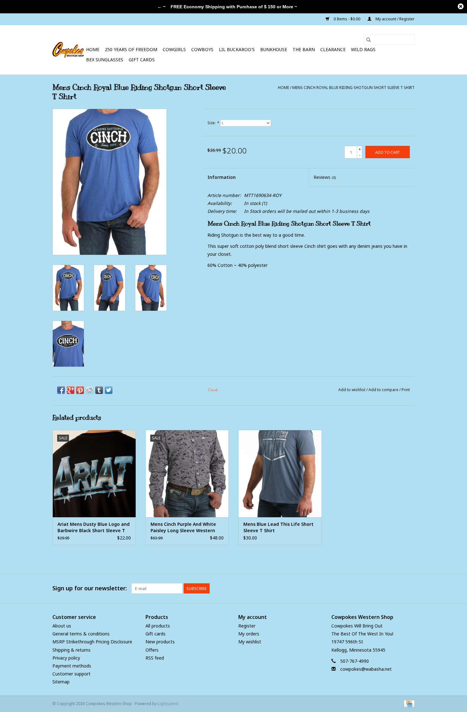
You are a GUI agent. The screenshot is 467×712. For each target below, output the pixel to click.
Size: (213, 122)
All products (158, 626)
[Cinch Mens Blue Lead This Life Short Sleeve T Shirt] (280, 473)
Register (246, 626)
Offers (152, 650)
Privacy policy (66, 658)
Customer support (71, 674)
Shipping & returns (71, 650)
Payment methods (71, 666)
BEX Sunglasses (104, 60)
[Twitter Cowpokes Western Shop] (398, 588)
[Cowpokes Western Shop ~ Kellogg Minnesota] (68, 50)
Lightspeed (168, 703)
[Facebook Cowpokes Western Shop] (387, 588)
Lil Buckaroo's (237, 49)
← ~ (161, 6)
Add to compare (384, 389)
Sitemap (61, 682)
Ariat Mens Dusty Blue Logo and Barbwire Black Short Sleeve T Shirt (94, 527)
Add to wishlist (352, 389)
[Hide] (460, 6)
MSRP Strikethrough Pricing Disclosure (92, 642)
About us (61, 626)
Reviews (325, 177)
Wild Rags (363, 49)
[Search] (368, 40)
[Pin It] (80, 390)
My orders (248, 634)
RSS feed (155, 658)
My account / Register (395, 19)
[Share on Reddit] (89, 390)
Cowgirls (174, 49)
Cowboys (202, 49)
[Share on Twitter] (108, 390)
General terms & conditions (81, 634)
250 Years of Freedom (131, 49)
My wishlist (249, 642)
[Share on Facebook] (61, 390)
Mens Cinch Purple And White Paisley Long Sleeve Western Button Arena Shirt (183, 527)
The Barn (304, 49)
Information (221, 177)
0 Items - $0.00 (347, 19)
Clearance (333, 49)
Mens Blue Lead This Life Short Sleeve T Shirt (278, 527)
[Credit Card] (408, 703)
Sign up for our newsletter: (89, 588)
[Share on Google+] (70, 390)
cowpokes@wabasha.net (366, 669)
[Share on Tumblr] (99, 390)
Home (92, 49)
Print (406, 389)
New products (160, 642)
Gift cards (142, 60)
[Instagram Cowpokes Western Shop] (409, 588)
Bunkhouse (273, 49)
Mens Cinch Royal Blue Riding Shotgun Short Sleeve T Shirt (353, 87)
